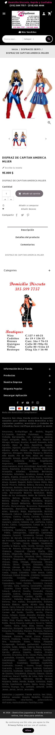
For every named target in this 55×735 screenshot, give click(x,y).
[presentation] (9, 139)
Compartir (17, 215)
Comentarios (28, 244)
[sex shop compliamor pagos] (27, 315)
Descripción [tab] (27, 230)
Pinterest (28, 215)
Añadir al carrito (29, 193)
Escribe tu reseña (12, 167)
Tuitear (22, 215)
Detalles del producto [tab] (28, 237)
